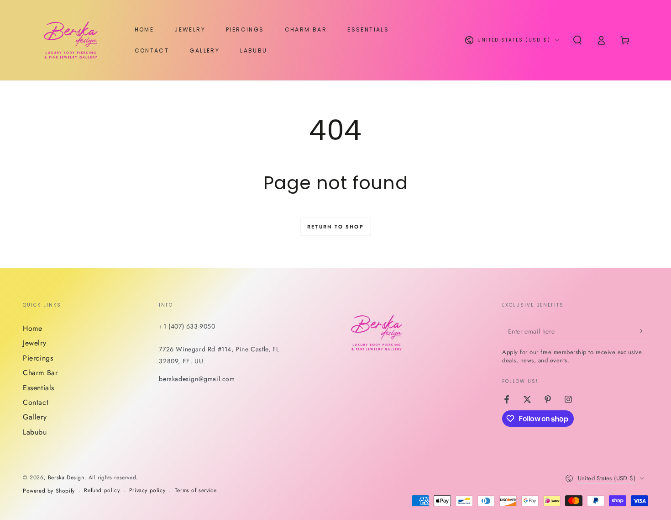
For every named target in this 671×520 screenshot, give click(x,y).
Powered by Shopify (49, 491)
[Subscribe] (643, 331)
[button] (577, 40)
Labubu (35, 432)
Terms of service (196, 490)
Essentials (38, 387)
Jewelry (34, 343)
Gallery (35, 417)
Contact (35, 402)
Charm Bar (40, 372)
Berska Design (66, 477)
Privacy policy (147, 490)
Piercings (38, 358)
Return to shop (335, 226)
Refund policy (102, 490)
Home (32, 328)
